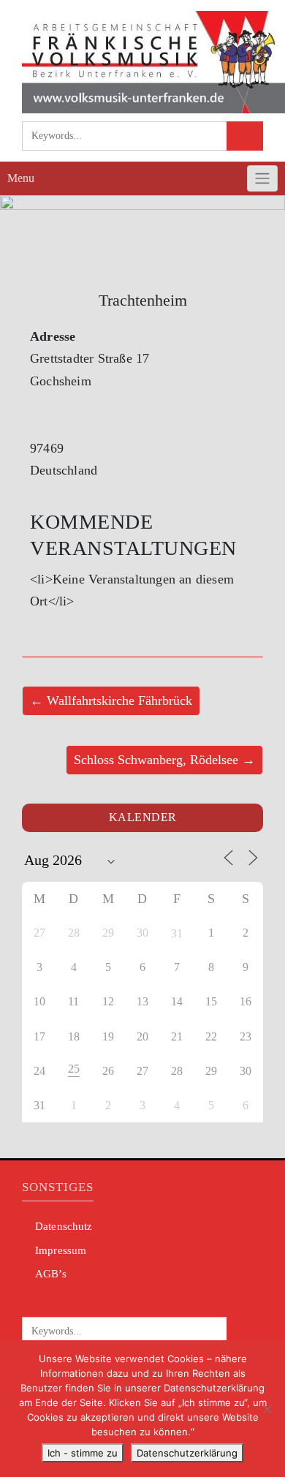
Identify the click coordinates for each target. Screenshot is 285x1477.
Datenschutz (63, 1226)
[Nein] (266, 1409)
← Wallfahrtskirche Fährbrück (111, 700)
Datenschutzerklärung (187, 1453)
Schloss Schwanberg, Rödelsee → (164, 759)
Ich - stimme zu (83, 1453)
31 (177, 933)
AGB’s (50, 1274)
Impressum (60, 1250)
